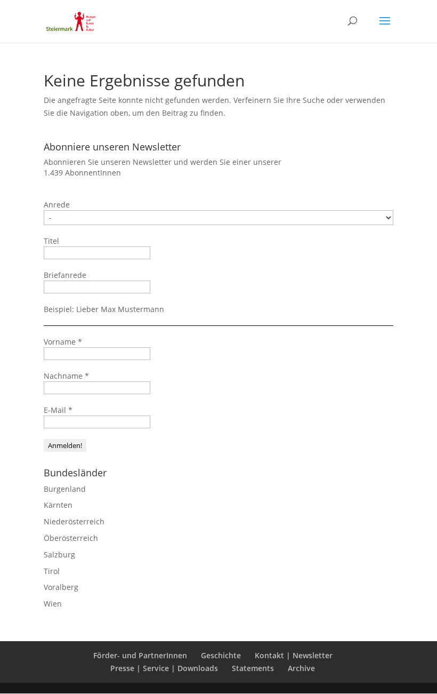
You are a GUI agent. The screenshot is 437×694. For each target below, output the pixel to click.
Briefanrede (65, 275)
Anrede (57, 205)
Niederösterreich (74, 521)
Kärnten (58, 505)
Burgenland (65, 489)
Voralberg (61, 587)
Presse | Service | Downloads (164, 668)
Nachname (66, 376)
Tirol (52, 571)
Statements (253, 668)
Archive (301, 668)
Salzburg (59, 554)
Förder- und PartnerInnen (140, 655)
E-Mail (58, 410)
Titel (51, 241)
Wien (53, 604)
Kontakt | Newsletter (294, 655)
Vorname (63, 342)
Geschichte (221, 655)
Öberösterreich (71, 538)
